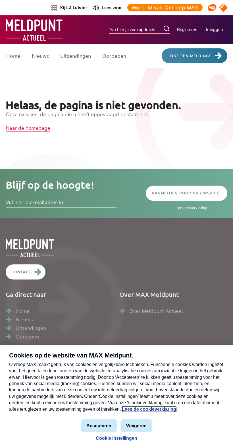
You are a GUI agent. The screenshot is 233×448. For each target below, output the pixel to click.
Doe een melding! (190, 56)
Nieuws (40, 56)
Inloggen (214, 29)
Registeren (187, 29)
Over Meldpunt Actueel (156, 311)
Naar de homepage (28, 128)
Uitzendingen (75, 56)
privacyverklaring (192, 208)
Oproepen (114, 56)
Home (13, 56)
